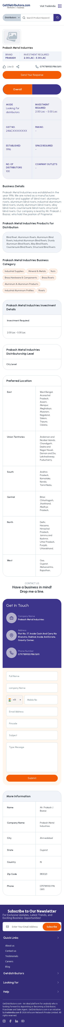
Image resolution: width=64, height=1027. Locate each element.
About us (9, 945)
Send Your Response (32, 74)
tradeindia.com (12, 1012)
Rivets (42, 290)
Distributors (10, 17)
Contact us (10, 951)
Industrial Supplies (14, 271)
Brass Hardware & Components (21, 277)
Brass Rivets (48, 277)
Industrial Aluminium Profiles (19, 290)
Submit (32, 778)
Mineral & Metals (37, 271)
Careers (9, 961)
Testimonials (11, 956)
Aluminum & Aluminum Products (21, 284)
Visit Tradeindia (47, 6)
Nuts (53, 271)
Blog (7, 966)
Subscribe (52, 926)
